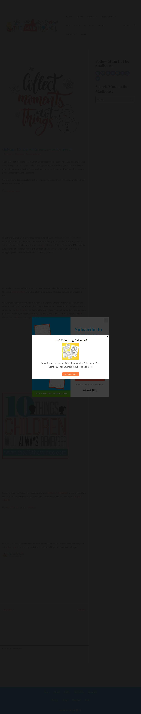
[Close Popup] (107, 336)
